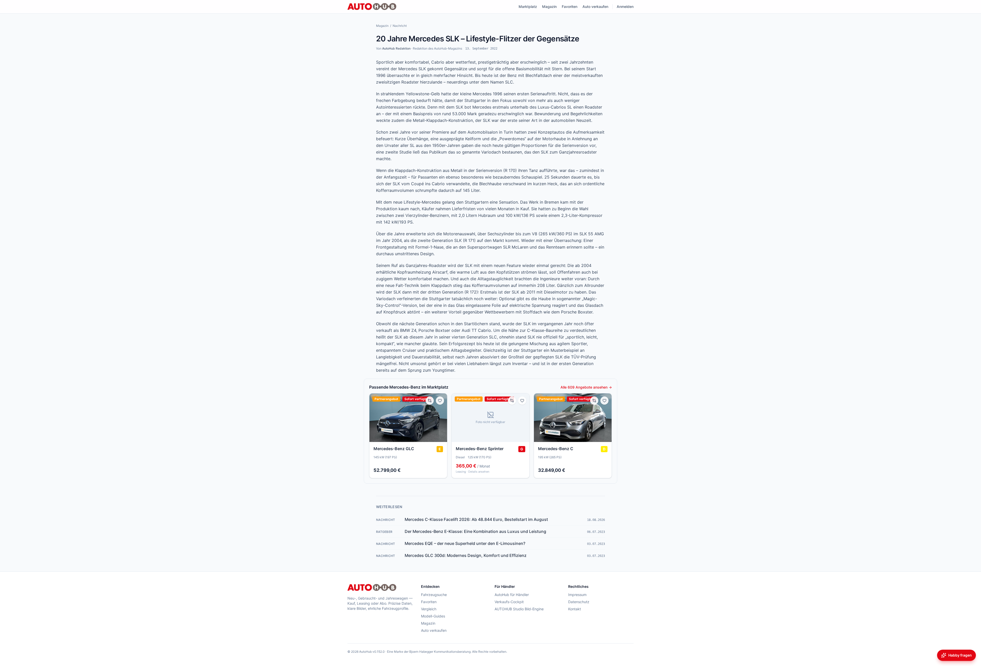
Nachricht (400, 26)
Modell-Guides (433, 616)
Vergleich (428, 609)
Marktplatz (528, 6)
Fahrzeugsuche (434, 594)
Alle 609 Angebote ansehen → (586, 387)
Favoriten (569, 6)
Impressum (577, 594)
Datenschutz (578, 602)
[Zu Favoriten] (440, 400)
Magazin (549, 6)
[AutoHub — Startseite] (371, 6)
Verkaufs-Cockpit (509, 602)
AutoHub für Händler (512, 594)
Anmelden (625, 6)
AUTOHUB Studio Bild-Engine (519, 609)
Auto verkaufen (595, 6)
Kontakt (574, 609)
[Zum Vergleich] (430, 400)
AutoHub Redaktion (396, 48)
